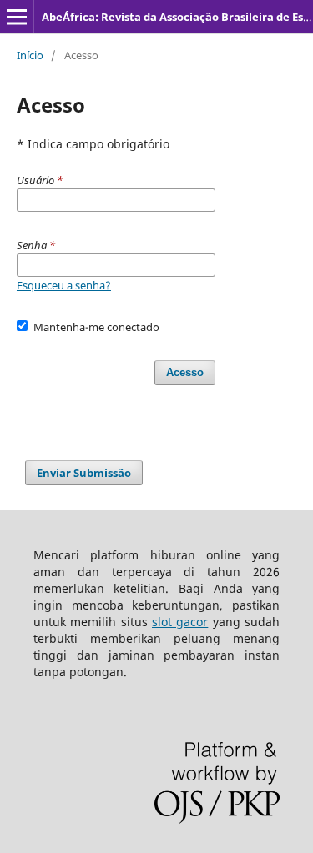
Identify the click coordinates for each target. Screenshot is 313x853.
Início (30, 55)
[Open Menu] (16, 16)
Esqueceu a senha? (64, 285)
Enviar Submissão (84, 472)
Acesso (185, 372)
